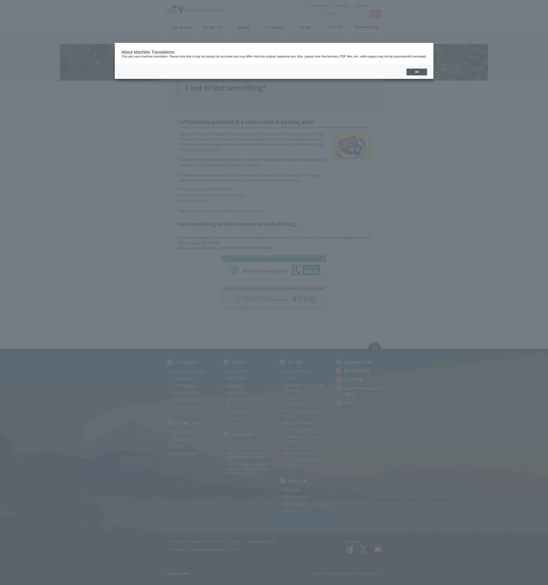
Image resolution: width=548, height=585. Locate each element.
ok (417, 72)
